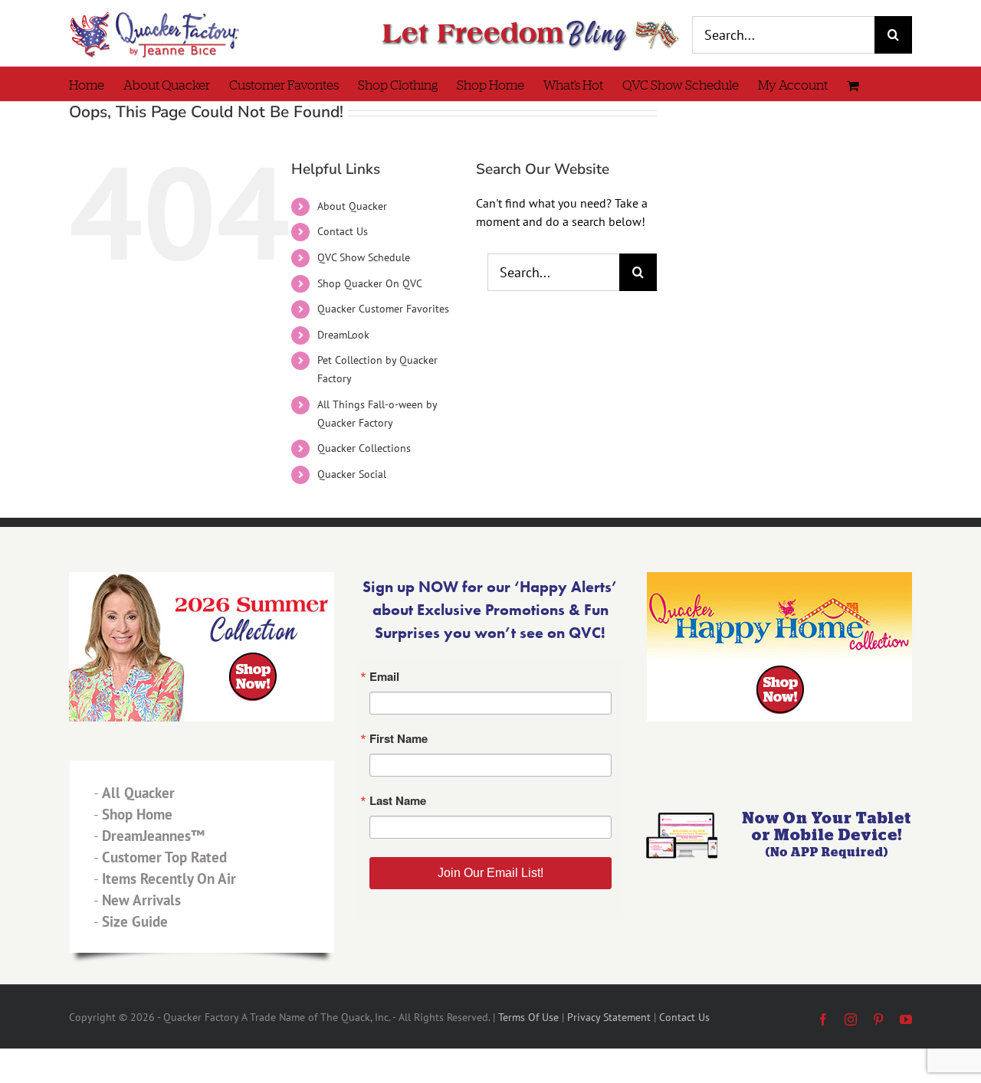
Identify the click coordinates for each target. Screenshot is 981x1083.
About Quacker (352, 206)
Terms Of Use (528, 1017)
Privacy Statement (609, 1017)
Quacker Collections (364, 448)
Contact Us (342, 231)
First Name (398, 738)
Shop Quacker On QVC (369, 283)
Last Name (397, 801)
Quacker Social (351, 474)
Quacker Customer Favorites (383, 309)
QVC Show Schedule (363, 257)
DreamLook (343, 335)
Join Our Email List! (490, 872)
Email (384, 676)
